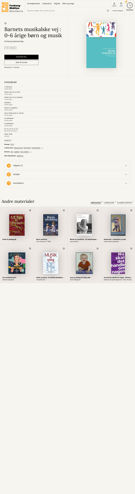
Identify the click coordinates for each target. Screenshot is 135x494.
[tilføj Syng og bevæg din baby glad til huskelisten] (97, 248)
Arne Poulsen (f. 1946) (43, 241)
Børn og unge (68, 3)
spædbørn (17, 152)
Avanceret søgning (118, 11)
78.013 (12, 144)
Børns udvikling (41, 239)
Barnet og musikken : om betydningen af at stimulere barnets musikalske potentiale (84, 239)
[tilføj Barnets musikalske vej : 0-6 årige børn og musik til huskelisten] (5, 23)
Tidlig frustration (18, 148)
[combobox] (68, 10)
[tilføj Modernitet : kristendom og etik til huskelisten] (131, 210)
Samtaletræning (35, 148)
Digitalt (57, 3)
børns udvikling (24, 152)
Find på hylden (21, 62)
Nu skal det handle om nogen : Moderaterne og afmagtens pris (117, 278)
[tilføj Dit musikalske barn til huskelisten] (30, 248)
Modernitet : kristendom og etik (115, 239)
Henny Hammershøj (15, 41)
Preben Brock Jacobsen (111, 241)
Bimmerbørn (27, 148)
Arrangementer (33, 3)
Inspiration (47, 3)
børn (12, 152)
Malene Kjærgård (8, 280)
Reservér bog (21, 57)
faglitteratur (20, 156)
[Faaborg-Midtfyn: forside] (12, 7)
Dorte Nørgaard (75, 280)
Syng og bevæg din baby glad (80, 278)
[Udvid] (42, 148)
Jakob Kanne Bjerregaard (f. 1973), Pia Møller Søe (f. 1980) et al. (118, 280)
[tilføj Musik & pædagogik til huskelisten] (30, 210)
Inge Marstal (74, 241)
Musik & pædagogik (9, 239)
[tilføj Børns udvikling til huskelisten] (64, 210)
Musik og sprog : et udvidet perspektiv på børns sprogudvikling (50, 278)
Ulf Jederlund (40, 280)
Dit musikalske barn (9, 278)
